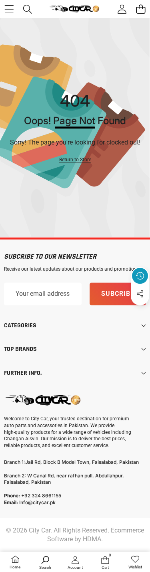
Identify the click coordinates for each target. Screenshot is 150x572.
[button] (141, 9)
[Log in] (122, 9)
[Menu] (9, 9)
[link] (135, 562)
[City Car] (74, 9)
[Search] (28, 9)
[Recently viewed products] (140, 276)
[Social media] (140, 294)
